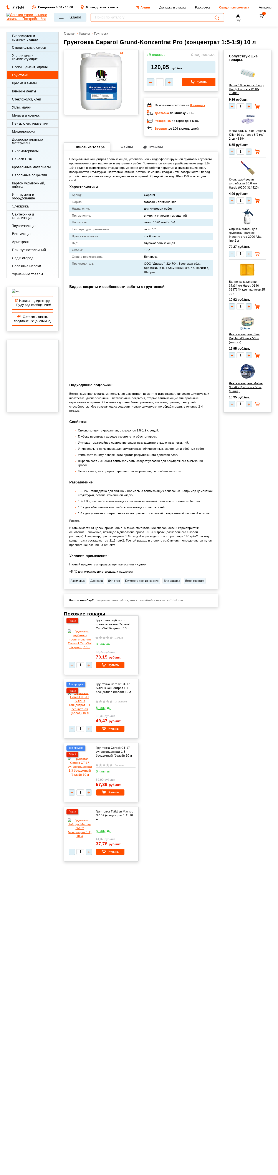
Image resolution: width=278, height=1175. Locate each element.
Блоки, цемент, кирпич (30, 67)
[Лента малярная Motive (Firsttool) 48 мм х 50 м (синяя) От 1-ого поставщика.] (247, 371)
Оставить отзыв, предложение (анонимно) (32, 319)
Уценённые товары (27, 274)
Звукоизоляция (24, 226)
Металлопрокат (24, 131)
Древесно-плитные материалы (27, 141)
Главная (70, 33)
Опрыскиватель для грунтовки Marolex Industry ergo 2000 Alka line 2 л (245, 234)
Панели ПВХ (22, 159)
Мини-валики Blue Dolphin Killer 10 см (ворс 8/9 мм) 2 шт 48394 (247, 134)
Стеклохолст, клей (26, 99)
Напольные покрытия (29, 175)
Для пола (96, 580)
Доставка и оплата (172, 7)
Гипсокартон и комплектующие (25, 37)
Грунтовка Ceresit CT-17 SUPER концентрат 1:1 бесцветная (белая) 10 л (113, 688)
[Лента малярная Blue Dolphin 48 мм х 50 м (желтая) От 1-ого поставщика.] (247, 322)
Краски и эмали (24, 83)
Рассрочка (202, 7)
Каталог (75, 17)
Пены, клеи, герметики (30, 123)
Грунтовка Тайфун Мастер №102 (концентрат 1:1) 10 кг (114, 815)
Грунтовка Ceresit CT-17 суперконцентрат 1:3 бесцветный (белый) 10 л (114, 751)
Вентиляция (21, 234)
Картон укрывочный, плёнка (28, 185)
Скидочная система (234, 7)
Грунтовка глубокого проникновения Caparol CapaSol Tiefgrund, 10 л (112, 624)
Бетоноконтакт (194, 580)
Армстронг (20, 242)
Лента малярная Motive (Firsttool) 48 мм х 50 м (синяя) (246, 387)
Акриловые (78, 580)
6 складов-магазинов (102, 7)
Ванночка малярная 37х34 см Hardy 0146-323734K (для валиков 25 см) (247, 287)
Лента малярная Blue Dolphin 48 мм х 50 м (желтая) (244, 338)
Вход (238, 20)
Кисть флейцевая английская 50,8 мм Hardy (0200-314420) (244, 183)
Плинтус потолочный (29, 250)
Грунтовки (20, 75)
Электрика (20, 206)
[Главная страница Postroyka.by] (28, 17)
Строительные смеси (29, 47)
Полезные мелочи (26, 266)
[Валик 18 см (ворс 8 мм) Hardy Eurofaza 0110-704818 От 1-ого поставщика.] (247, 73)
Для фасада (172, 580)
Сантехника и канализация (23, 216)
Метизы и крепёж (26, 115)
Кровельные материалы (31, 167)
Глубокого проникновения (142, 580)
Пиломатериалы (25, 151)
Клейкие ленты (24, 91)
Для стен (114, 580)
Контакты (264, 7)
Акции (145, 7)
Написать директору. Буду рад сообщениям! (33, 303)
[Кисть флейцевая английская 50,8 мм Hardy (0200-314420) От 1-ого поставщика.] (247, 167)
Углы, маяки (21, 107)
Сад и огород (22, 258)
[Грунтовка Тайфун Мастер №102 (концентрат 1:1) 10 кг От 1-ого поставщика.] (80, 828)
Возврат (161, 128)
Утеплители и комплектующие (25, 57)
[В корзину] (261, 15)
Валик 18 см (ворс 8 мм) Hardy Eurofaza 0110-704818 (246, 89)
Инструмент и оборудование (23, 196)
